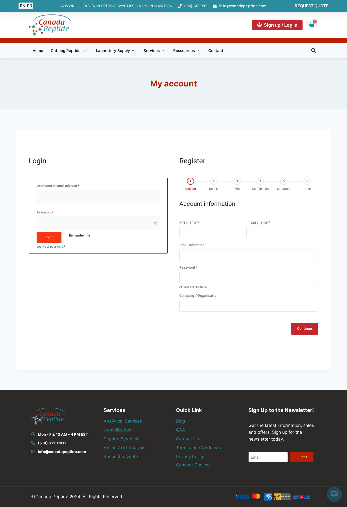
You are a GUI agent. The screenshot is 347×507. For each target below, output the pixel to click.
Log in (49, 237)
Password (46, 211)
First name (189, 222)
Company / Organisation (198, 296)
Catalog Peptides (67, 50)
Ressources (184, 50)
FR (29, 5)
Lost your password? (51, 246)
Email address (191, 245)
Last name (260, 222)
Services (152, 50)
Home (38, 50)
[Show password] (156, 223)
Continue (304, 329)
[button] (313, 50)
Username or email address (59, 185)
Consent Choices (193, 464)
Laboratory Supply (113, 50)
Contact (215, 50)
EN (23, 5)
